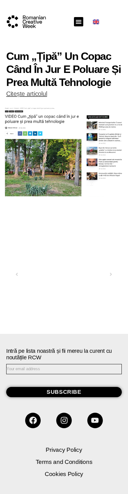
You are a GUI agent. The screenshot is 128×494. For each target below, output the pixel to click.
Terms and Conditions (64, 462)
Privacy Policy (64, 450)
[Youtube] (95, 420)
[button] (78, 21)
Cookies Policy (64, 474)
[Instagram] (64, 420)
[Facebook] (33, 420)
